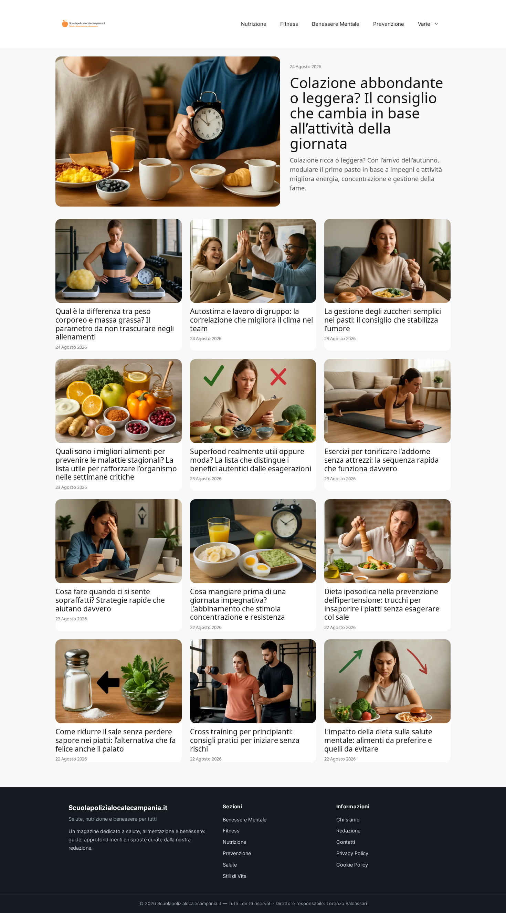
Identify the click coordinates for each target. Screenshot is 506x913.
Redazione (348, 831)
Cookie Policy (352, 865)
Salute (230, 865)
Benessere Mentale (335, 24)
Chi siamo (348, 820)
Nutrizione (253, 24)
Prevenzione (388, 24)
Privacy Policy (352, 853)
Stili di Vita (234, 876)
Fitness (289, 24)
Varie (424, 24)
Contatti (345, 842)
